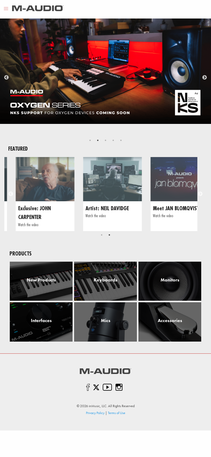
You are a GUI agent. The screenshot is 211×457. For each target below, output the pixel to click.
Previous (6, 77)
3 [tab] (105, 140)
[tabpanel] (105, 71)
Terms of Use (116, 412)
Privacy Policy (95, 412)
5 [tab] (121, 140)
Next (204, 77)
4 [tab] (113, 140)
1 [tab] (90, 140)
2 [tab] (97, 140)
